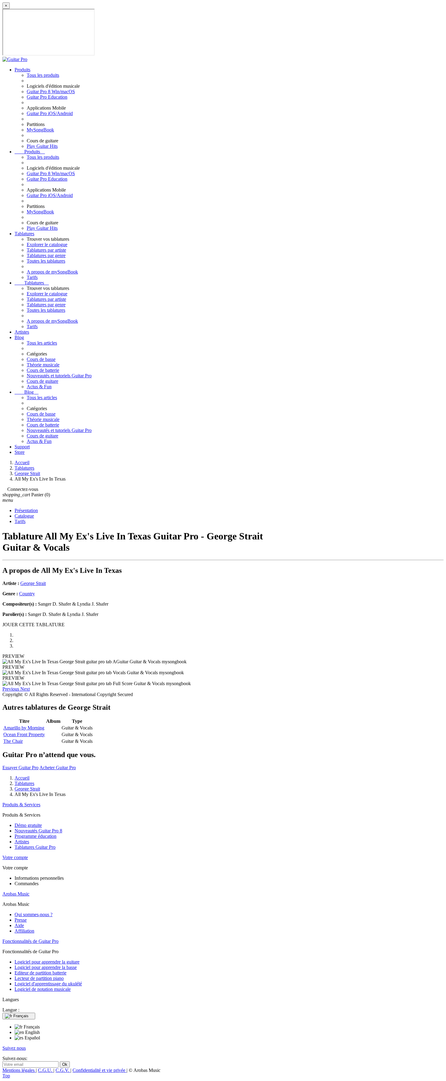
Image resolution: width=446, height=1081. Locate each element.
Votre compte (15, 857)
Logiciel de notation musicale (43, 989)
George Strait (33, 583)
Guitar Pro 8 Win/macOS (51, 91)
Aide (19, 925)
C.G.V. (63, 1070)
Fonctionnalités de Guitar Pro (30, 941)
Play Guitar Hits (42, 146)
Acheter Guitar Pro (57, 767)
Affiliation (24, 930)
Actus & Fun (39, 386)
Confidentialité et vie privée (100, 1070)
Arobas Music (15, 893)
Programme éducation (35, 836)
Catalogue (24, 515)
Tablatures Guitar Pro (35, 847)
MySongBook (40, 129)
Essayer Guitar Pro (20, 767)
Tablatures (24, 233)
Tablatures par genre (46, 255)
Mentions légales (19, 1070)
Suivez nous (14, 1048)
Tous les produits (43, 75)
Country (27, 593)
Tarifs (32, 277)
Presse (21, 920)
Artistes (22, 332)
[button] (11, 689)
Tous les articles (42, 342)
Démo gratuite (28, 825)
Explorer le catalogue (47, 244)
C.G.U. (45, 1070)
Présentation (26, 510)
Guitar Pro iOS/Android (50, 113)
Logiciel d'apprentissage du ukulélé (48, 983)
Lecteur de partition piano (39, 978)
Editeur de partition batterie (40, 972)
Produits (22, 69)
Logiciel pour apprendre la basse (46, 967)
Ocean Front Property (24, 734)
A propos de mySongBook (52, 271)
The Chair (13, 741)
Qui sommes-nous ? (33, 914)
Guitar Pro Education (47, 97)
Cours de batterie (43, 370)
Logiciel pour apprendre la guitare (47, 961)
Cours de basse (41, 359)
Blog (19, 337)
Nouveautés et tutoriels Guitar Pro (59, 375)
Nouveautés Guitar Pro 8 (38, 830)
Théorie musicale (43, 364)
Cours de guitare (42, 381)
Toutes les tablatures (46, 260)
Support (22, 446)
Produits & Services (21, 804)
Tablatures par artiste (46, 250)
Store (20, 452)
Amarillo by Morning (23, 727)
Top (6, 1075)
